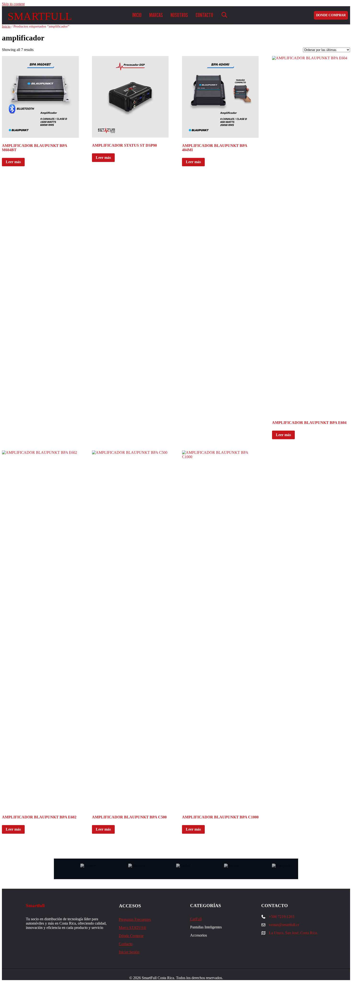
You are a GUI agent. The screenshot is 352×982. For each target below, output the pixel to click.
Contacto (125, 944)
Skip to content (13, 4)
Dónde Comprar (131, 936)
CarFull (196, 919)
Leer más (13, 162)
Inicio (6, 26)
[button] (224, 15)
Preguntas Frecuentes (135, 919)
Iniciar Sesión (129, 952)
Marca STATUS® (132, 928)
